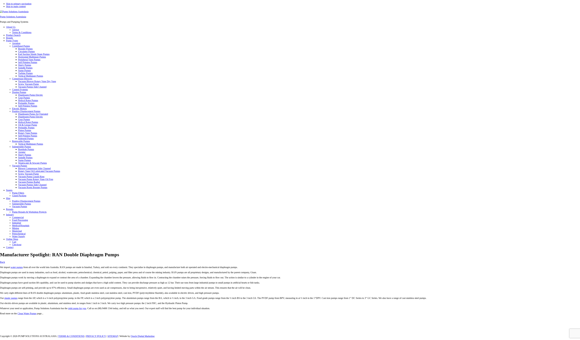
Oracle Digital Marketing (143, 336)
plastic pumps (10, 298)
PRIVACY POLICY (96, 336)
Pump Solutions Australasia (13, 16)
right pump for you (77, 308)
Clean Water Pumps (27, 313)
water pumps (17, 267)
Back (2, 262)
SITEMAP (113, 336)
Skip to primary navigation (18, 3)
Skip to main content (16, 6)
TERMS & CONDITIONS (71, 336)
